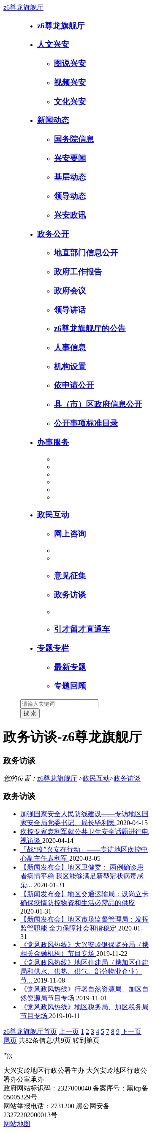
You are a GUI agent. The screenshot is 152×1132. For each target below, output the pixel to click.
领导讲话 (70, 309)
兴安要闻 (70, 158)
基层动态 (70, 176)
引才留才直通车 (82, 628)
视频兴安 (70, 82)
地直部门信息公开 (86, 252)
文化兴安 (70, 101)
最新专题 (70, 667)
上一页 (69, 1031)
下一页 (131, 1031)
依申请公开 (74, 385)
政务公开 (53, 233)
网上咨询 (70, 533)
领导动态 (70, 195)
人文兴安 (53, 44)
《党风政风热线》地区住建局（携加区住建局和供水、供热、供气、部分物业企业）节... (84, 971)
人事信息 (70, 347)
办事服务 (53, 442)
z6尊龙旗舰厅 (23, 7)
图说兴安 (70, 63)
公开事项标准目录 (86, 423)
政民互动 (53, 514)
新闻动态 (53, 120)
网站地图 (16, 1123)
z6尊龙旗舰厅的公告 (90, 328)
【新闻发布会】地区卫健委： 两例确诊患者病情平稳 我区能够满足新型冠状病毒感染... (82, 876)
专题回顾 (70, 685)
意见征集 (70, 575)
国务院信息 (74, 139)
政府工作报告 (78, 271)
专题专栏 (53, 647)
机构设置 (70, 366)
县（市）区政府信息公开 (98, 404)
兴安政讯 (70, 214)
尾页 (10, 1040)
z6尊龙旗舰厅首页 (30, 1031)
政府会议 (70, 290)
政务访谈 (70, 594)
